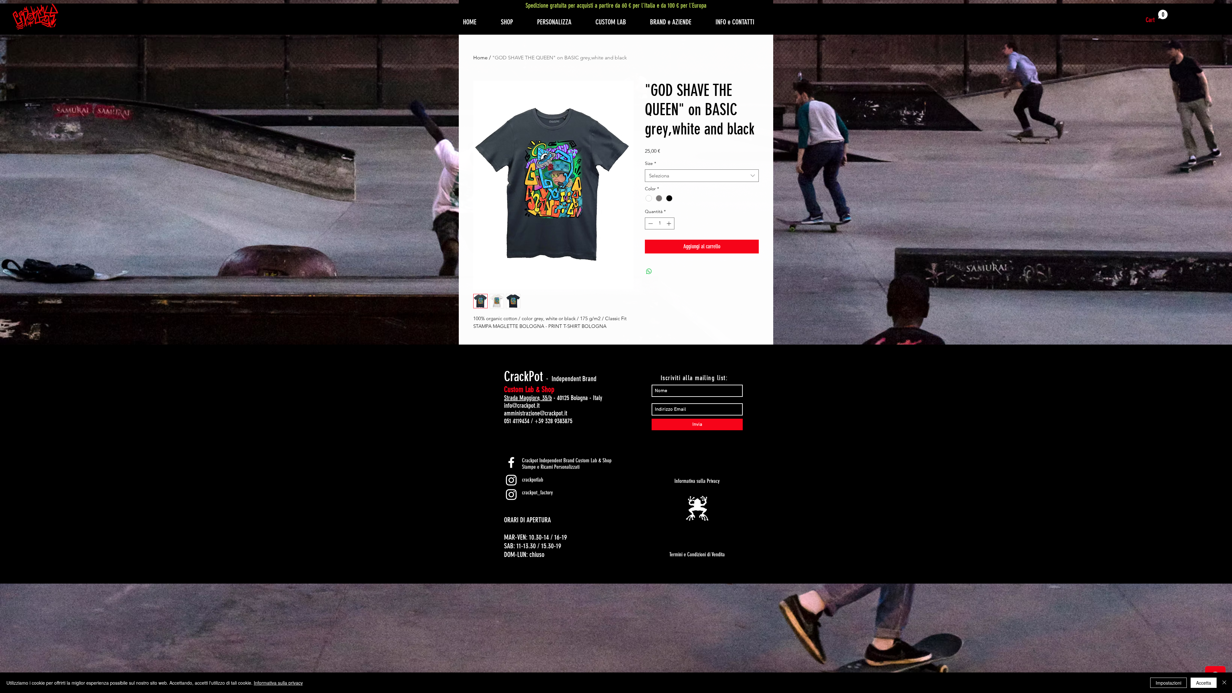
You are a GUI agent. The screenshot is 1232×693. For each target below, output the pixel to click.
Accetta (1203, 683)
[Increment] (669, 223)
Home (480, 58)
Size (650, 163)
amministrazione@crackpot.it (535, 413)
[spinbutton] (659, 223)
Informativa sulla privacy (278, 683)
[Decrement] (650, 223)
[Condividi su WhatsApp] (649, 271)
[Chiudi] (1224, 683)
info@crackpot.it (522, 405)
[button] (1157, 17)
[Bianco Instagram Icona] (511, 480)
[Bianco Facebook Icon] (511, 462)
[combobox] (702, 175)
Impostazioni (1168, 683)
